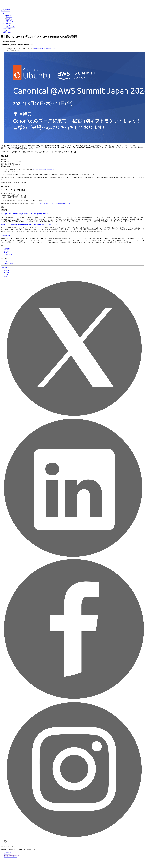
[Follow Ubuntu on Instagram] (74, 839)
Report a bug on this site (10, 857)
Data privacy (7, 854)
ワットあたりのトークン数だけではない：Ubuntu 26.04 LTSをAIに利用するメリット (26, 213)
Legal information (9, 852)
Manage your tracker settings (11, 855)
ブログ (5, 30)
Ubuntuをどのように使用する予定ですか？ (13, 195)
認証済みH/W (10, 22)
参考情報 (6, 272)
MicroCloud (9, 18)
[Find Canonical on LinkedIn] (74, 558)
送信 (2, 206)
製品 (4, 13)
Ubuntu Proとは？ (6, 235)
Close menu (7, 11)
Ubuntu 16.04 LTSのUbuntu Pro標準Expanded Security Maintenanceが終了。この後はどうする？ (29, 224)
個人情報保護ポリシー (65, 203)
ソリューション (7, 23)
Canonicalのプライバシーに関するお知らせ (49, 203)
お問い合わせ (7, 32)
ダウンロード (7, 28)
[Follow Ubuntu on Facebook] (74, 698)
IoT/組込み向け (10, 27)
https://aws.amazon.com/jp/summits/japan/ (44, 48)
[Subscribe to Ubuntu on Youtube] (5, 842)
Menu (2, 11)
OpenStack (9, 15)
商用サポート (10, 20)
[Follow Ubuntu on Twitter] (74, 418)
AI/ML (8, 25)
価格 (5, 276)
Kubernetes (9, 17)
